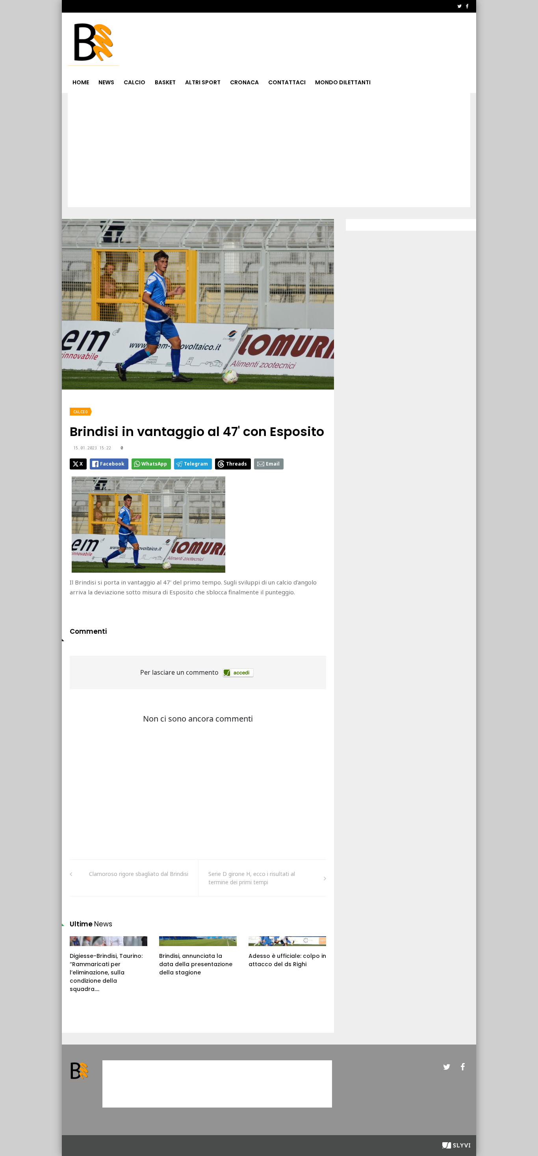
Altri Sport (203, 82)
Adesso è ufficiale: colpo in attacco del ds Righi (287, 960)
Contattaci (287, 82)
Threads (236, 463)
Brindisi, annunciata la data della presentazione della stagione (195, 964)
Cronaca (244, 82)
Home (80, 82)
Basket (165, 82)
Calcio (134, 82)
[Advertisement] (269, 152)
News (106, 82)
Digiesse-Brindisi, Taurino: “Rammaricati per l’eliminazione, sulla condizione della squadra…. (106, 972)
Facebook (112, 463)
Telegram (196, 463)
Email (273, 463)
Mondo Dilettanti (343, 82)
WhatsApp (154, 463)
